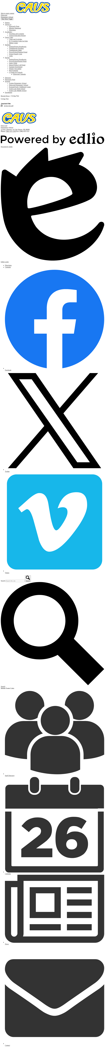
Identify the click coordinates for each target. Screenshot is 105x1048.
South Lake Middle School (17, 90)
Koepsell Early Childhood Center (20, 87)
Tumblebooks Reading (16, 48)
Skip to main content (7, 13)
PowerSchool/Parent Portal (17, 61)
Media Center (13, 43)
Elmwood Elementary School (18, 85)
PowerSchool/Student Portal (18, 52)
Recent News (5, 96)
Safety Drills (13, 63)
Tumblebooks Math (15, 50)
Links (11, 56)
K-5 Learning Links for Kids (18, 41)
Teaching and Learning (16, 34)
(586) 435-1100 (11, 131)
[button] (8, 24)
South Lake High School (17, 89)
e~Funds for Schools (15, 72)
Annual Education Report (17, 35)
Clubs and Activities (15, 39)
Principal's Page (14, 26)
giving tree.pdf (8, 106)
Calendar (8, 267)
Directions (12, 30)
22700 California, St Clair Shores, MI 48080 (15, 129)
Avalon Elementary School (17, 83)
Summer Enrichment (15, 67)
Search (3, 581)
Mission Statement (15, 28)
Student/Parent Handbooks (17, 46)
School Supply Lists (15, 54)
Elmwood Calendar (19, 74)
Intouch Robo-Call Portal (17, 65)
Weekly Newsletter (15, 69)
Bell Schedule (13, 70)
